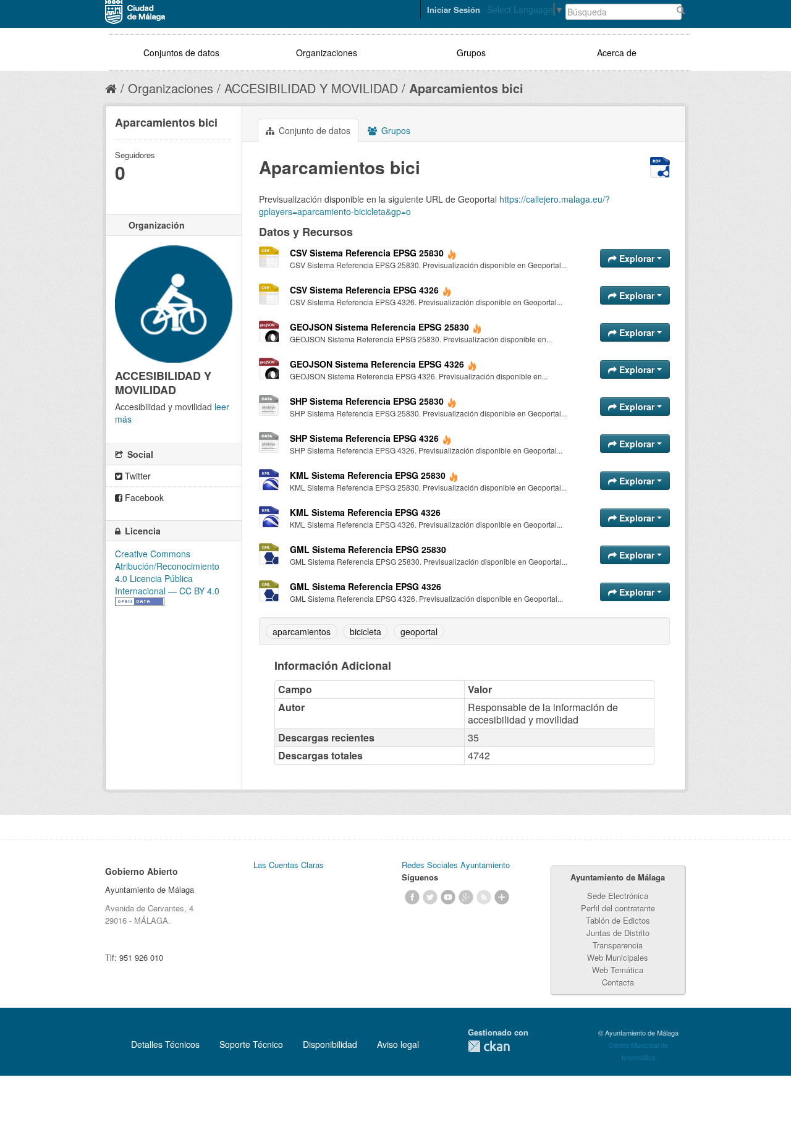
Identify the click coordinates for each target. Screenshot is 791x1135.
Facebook (143, 497)
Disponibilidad (330, 1044)
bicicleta (365, 631)
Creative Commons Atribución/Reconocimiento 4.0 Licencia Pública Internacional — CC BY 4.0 (167, 572)
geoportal (419, 631)
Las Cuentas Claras (288, 865)
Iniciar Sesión (453, 9)
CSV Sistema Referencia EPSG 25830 (367, 253)
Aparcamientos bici (466, 88)
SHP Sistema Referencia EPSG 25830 (367, 401)
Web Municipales (617, 957)
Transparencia (618, 945)
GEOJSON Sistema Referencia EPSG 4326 (377, 364)
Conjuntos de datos (181, 52)
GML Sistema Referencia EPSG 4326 (365, 586)
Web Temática (617, 970)
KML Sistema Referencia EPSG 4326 (365, 512)
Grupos (471, 52)
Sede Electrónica (617, 895)
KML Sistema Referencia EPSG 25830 (368, 475)
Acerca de (617, 52)
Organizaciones (326, 52)
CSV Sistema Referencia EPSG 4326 (364, 290)
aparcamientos (302, 631)
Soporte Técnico (251, 1044)
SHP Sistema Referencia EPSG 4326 (364, 438)
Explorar (637, 258)
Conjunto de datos (313, 130)
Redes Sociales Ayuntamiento (456, 865)
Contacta (618, 982)
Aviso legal (398, 1044)
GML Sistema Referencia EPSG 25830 (368, 549)
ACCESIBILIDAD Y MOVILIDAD (311, 88)
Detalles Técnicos (165, 1044)
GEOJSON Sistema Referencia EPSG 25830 (379, 327)
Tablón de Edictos (618, 920)
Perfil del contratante (618, 908)
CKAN (489, 1046)
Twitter (136, 476)
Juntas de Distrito (617, 933)
